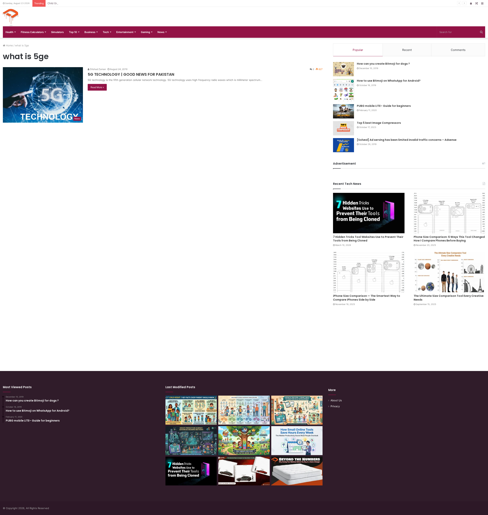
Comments (458, 50)
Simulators (57, 32)
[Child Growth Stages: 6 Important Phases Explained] (244, 410)
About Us (336, 400)
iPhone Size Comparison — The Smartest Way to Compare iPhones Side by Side (366, 298)
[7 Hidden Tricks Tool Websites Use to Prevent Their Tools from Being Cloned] (369, 213)
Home (9, 45)
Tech (106, 32)
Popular (358, 50)
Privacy (335, 406)
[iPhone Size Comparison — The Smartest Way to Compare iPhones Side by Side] (369, 272)
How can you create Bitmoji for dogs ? (383, 64)
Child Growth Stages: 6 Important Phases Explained (78, 3)
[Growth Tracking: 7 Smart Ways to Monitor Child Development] (297, 410)
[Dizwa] (10, 17)
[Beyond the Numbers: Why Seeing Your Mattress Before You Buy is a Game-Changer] (297, 471)
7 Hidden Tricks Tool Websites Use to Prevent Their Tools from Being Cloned (368, 239)
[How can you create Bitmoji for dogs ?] (343, 69)
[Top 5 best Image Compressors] (343, 128)
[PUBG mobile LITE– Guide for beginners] (343, 111)
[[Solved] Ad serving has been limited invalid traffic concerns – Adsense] (343, 145)
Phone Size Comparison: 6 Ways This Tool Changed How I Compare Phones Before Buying (449, 239)
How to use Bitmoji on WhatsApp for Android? (389, 81)
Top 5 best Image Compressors (379, 123)
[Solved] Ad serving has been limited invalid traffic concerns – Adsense (407, 140)
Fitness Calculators (32, 32)
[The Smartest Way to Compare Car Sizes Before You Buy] (244, 471)
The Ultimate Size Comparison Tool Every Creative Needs (449, 298)
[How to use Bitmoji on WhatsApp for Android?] (343, 90)
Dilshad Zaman (97, 69)
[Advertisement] (244, 334)
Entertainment (124, 32)
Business (89, 32)
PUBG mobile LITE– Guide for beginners (384, 106)
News (160, 32)
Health (9, 32)
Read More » (97, 87)
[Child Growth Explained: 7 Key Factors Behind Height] (244, 440)
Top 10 (73, 32)
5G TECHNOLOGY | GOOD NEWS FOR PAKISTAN (131, 74)
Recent (407, 50)
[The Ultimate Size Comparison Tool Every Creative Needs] (449, 272)
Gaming (145, 32)
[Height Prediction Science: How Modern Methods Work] (191, 440)
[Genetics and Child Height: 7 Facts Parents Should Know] (191, 410)
